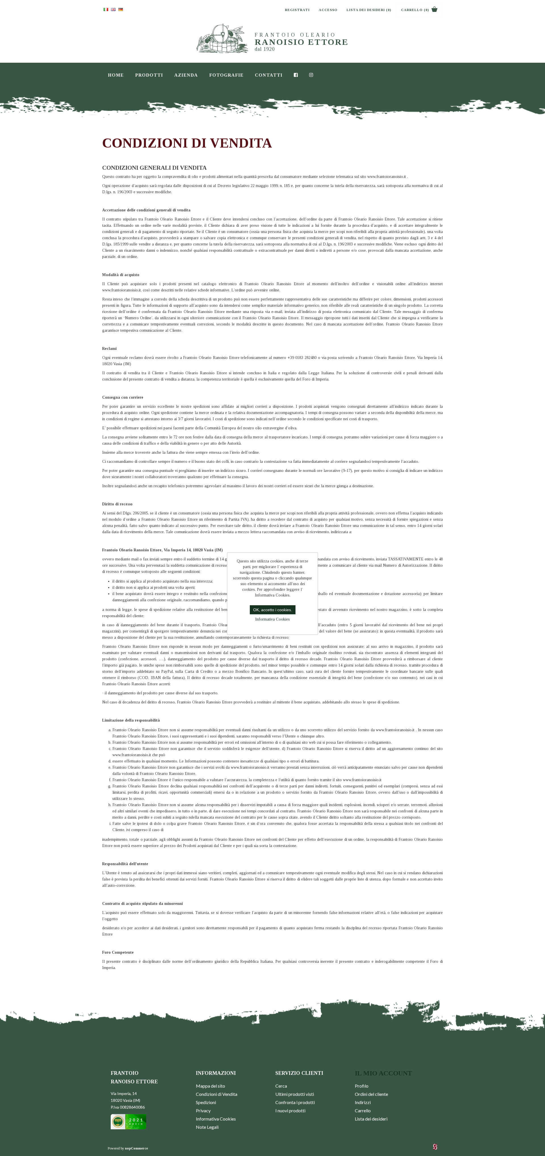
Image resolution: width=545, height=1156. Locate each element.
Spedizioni (206, 1102)
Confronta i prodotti (295, 1102)
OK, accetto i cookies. (272, 610)
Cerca (281, 1085)
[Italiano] (105, 9)
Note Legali (207, 1127)
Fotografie (226, 75)
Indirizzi (363, 1102)
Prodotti (149, 75)
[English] (113, 9)
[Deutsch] (120, 9)
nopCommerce (136, 1148)
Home (116, 75)
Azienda (186, 75)
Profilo (361, 1085)
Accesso (328, 10)
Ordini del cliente (371, 1094)
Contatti (268, 75)
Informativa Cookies (216, 1118)
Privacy (203, 1110)
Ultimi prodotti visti (294, 1094)
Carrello (363, 1110)
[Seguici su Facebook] (295, 74)
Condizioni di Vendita (216, 1094)
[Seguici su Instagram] (311, 74)
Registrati (297, 10)
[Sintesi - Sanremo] (435, 1149)
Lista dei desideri (371, 1118)
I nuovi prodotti (290, 1110)
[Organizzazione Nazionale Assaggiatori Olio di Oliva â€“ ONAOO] (128, 1128)
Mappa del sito (210, 1085)
